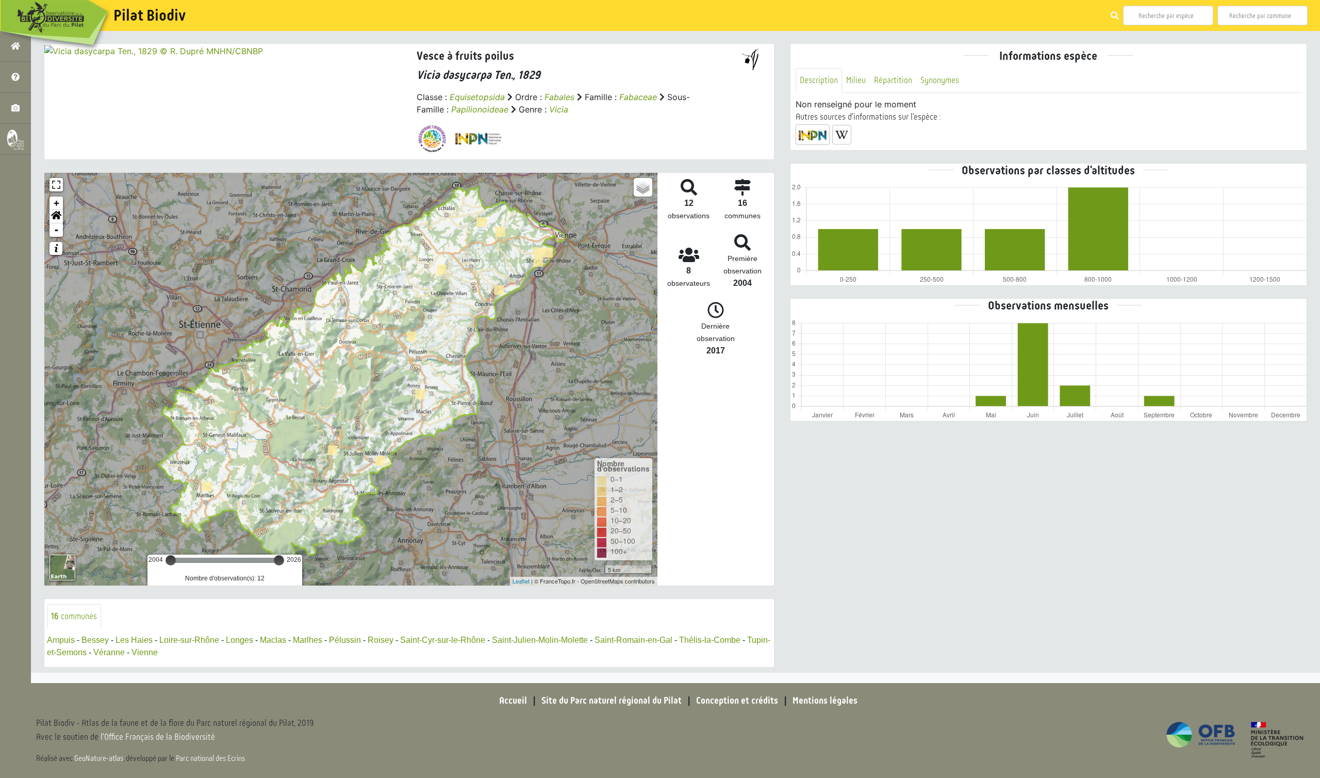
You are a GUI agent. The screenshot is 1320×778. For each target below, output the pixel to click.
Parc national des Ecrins (210, 758)
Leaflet (521, 581)
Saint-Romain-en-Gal (633, 640)
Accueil (513, 700)
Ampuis (61, 640)
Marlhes (307, 640)
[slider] (171, 560)
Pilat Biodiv (149, 15)
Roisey (380, 640)
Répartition (893, 80)
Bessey (95, 640)
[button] (56, 216)
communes (74, 616)
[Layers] (643, 187)
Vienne (144, 652)
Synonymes (939, 80)
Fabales (559, 97)
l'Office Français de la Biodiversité (158, 737)
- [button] (56, 229)
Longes (239, 640)
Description (819, 80)
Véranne (109, 652)
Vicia (558, 109)
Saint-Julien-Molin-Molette (540, 640)
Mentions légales (825, 700)
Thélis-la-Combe (709, 640)
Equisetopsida (477, 97)
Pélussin (345, 640)
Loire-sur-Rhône (189, 640)
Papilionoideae (479, 109)
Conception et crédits (737, 700)
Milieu (856, 80)
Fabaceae (638, 97)
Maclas (273, 640)
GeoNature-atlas (98, 758)
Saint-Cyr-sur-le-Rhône (442, 640)
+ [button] (56, 203)
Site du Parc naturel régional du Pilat (611, 700)
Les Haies (134, 640)
